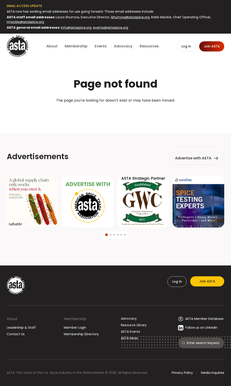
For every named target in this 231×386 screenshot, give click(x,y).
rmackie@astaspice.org (25, 22)
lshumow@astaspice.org (130, 17)
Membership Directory (81, 334)
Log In (177, 281)
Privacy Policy (182, 372)
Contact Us (16, 334)
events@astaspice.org (110, 27)
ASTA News (129, 338)
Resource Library (134, 325)
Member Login (75, 327)
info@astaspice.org (76, 27)
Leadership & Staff (21, 327)
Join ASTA (207, 281)
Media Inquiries (212, 372)
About (12, 318)
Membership (75, 318)
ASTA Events (130, 331)
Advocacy (129, 318)
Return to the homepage (115, 112)
